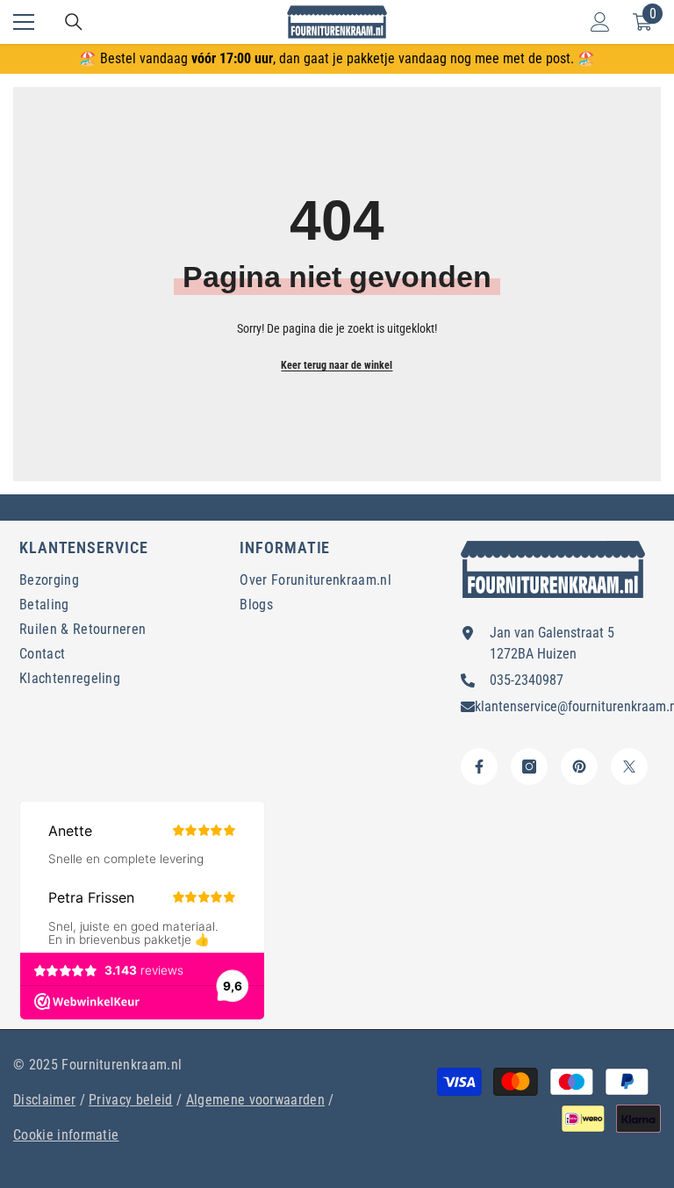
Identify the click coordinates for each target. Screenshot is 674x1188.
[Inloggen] (600, 22)
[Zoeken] (73, 21)
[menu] (23, 21)
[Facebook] (479, 766)
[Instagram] (529, 766)
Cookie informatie (65, 1135)
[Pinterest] (579, 766)
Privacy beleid (130, 1099)
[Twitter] (629, 766)
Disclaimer (44, 1099)
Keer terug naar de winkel (336, 365)
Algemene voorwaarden (255, 1099)
